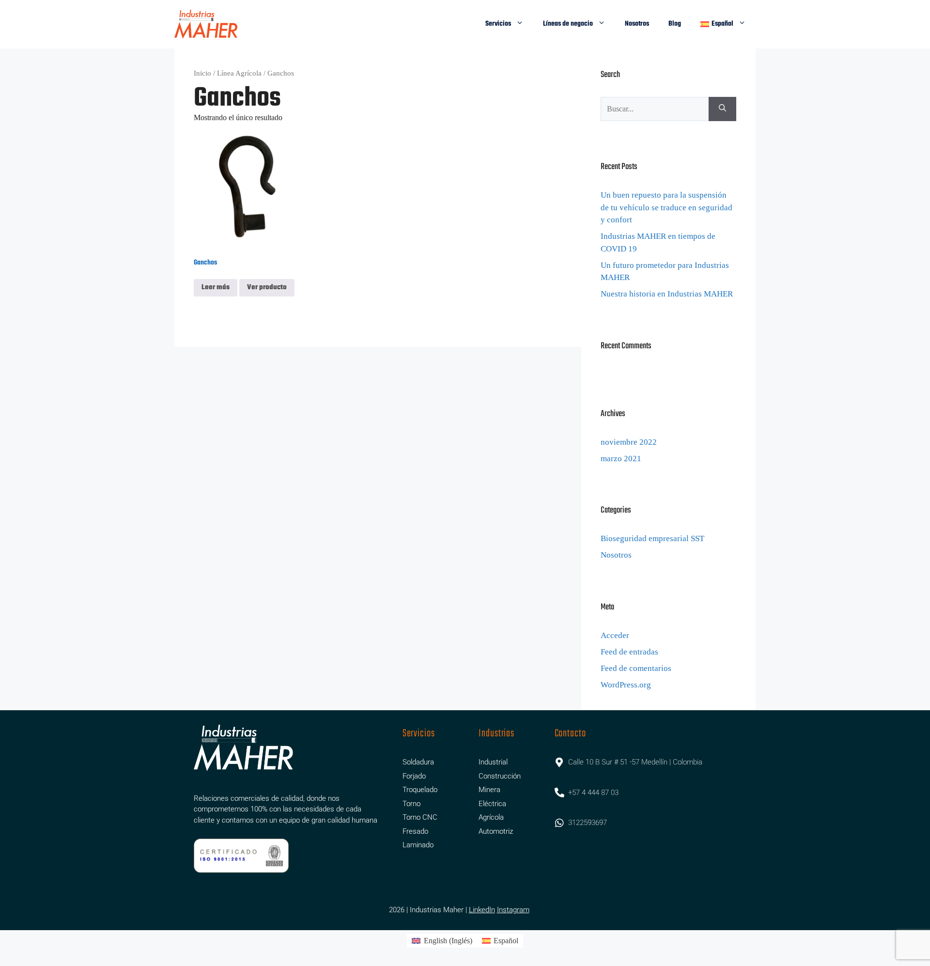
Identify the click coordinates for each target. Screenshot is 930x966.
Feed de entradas (629, 651)
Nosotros (637, 24)
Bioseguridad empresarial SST (652, 538)
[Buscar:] (655, 109)
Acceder (615, 635)
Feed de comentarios (636, 668)
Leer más (216, 287)
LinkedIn (482, 909)
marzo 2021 (621, 458)
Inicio (202, 73)
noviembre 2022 (629, 442)
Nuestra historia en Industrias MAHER (667, 293)
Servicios (498, 24)
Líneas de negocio (568, 24)
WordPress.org (626, 684)
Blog (674, 24)
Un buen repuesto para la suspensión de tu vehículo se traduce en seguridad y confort (666, 207)
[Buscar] (722, 109)
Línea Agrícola (239, 73)
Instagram (513, 909)
